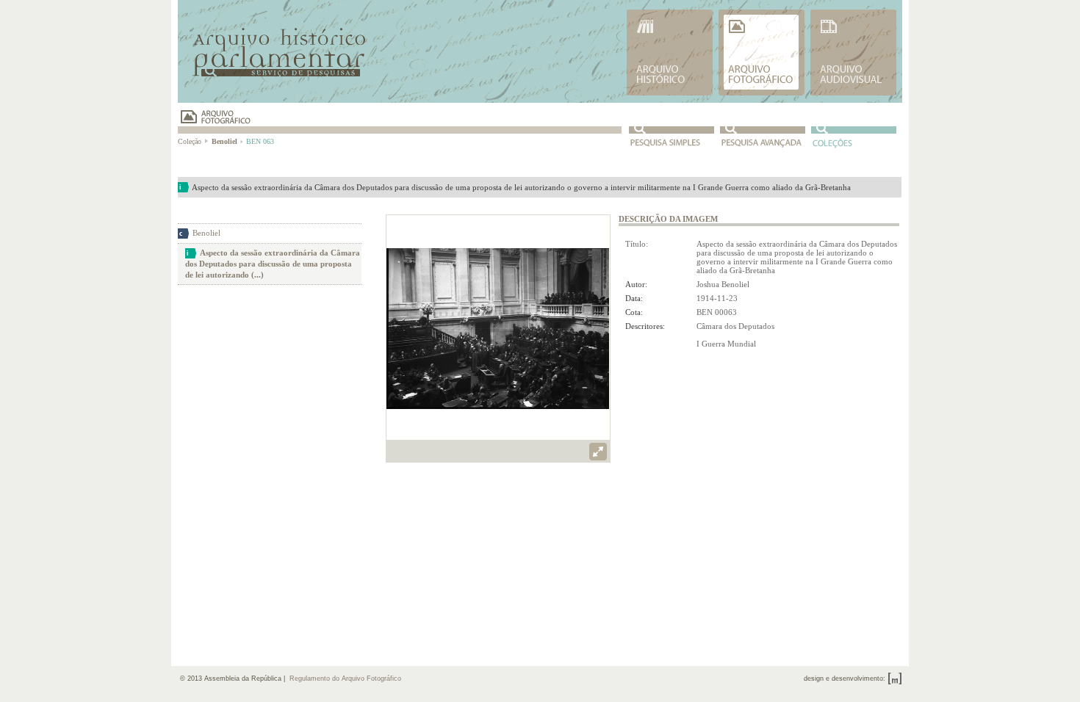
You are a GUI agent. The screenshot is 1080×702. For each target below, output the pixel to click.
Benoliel (206, 232)
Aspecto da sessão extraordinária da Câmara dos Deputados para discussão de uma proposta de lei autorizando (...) (272, 263)
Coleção (191, 141)
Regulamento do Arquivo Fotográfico (345, 678)
